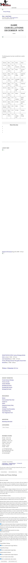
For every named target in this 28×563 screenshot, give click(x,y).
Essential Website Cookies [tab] (5, 495)
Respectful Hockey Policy (8, 405)
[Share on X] (3, 126)
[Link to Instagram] (25, 462)
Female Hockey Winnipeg (8, 380)
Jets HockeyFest (6, 358)
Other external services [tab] (4, 531)
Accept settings (4, 471)
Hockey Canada (5, 381)
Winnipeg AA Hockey (7, 385)
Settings (20, 471)
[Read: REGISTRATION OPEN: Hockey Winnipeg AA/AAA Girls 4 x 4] (3, 253)
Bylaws (3, 398)
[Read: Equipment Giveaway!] (3, 150)
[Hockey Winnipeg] (11, 11)
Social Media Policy (6, 410)
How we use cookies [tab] (4, 480)
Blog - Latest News (6, 16)
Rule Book (4, 407)
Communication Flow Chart (8, 399)
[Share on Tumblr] (3, 130)
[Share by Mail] (3, 132)
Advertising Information (7, 421)
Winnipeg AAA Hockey (7, 387)
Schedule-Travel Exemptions (8, 409)
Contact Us (4, 401)
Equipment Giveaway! (7, 251)
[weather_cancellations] (14, 45)
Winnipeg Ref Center (6, 389)
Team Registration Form (7, 412)
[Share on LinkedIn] (3, 128)
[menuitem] (5, 463)
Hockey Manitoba (6, 383)
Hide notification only (13, 471)
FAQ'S (3, 403)
